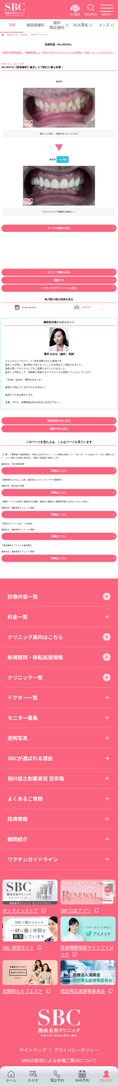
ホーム (11, 1080)
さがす (33, 1080)
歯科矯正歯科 (57, 25)
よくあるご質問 (25, 798)
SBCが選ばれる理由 (30, 758)
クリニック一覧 (25, 677)
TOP (11, 25)
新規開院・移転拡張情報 (35, 657)
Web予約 (82, 1080)
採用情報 (17, 818)
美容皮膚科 (35, 25)
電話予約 (57, 1080)
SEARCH (91, 14)
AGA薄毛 (80, 25)
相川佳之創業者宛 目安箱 (35, 778)
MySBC (106, 1080)
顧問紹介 (17, 839)
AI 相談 (75, 14)
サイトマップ (33, 1050)
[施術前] (59, 108)
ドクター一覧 (22, 697)
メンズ (104, 25)
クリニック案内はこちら (35, 637)
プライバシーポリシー (76, 1050)
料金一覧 (17, 616)
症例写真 (24, 35)
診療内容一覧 (12, 35)
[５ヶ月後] (59, 186)
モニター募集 (22, 717)
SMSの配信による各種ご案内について (59, 1060)
